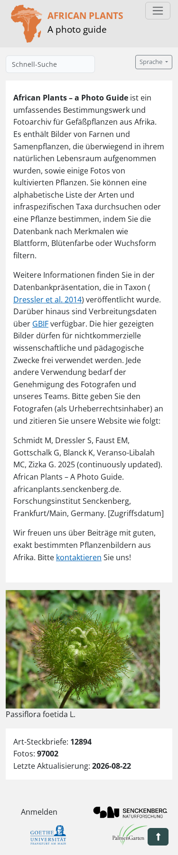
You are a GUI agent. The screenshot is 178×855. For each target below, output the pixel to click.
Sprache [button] (152, 62)
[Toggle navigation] (157, 10)
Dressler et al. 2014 (47, 299)
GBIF (40, 323)
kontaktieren (79, 557)
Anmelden (39, 812)
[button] (158, 837)
